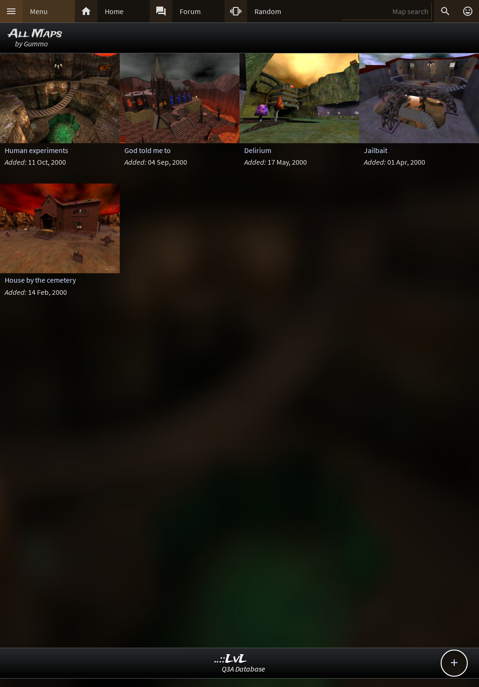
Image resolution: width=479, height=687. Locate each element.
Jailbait (375, 150)
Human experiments (36, 150)
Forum (190, 11)
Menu (39, 11)
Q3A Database (243, 668)
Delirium (257, 150)
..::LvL (231, 659)
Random (267, 11)
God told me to (147, 150)
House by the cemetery (40, 280)
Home (114, 11)
